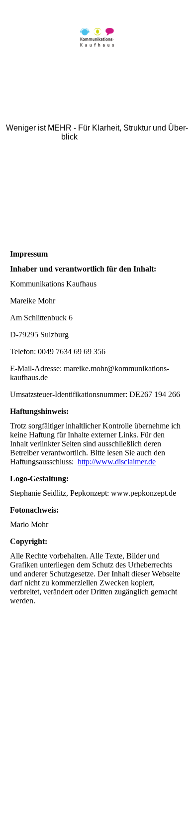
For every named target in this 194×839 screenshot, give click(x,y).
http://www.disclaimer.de (117, 461)
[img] (97, 37)
